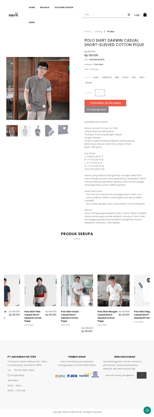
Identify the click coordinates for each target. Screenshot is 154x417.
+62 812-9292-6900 (24, 370)
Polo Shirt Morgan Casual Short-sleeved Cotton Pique (126, 316)
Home (32, 7)
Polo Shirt (98, 64)
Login (137, 15)
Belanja (44, 7)
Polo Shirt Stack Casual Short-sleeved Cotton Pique (88, 316)
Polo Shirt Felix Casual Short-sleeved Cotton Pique (51, 316)
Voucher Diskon (63, 7)
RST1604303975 (97, 59)
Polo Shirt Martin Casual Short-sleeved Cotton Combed (15, 316)
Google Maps (17, 375)
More (32, 22)
